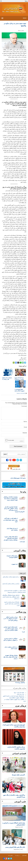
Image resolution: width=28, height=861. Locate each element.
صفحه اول (24, 855)
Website (25, 432)
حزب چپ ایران (20, 694)
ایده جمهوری (15, 564)
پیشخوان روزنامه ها (20, 682)
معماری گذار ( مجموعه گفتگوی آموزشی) (12, 556)
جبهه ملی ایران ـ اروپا (19, 692)
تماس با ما (10, 855)
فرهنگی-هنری (20, 706)
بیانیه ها (23, 492)
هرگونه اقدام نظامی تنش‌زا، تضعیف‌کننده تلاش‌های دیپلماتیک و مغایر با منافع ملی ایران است (14, 539)
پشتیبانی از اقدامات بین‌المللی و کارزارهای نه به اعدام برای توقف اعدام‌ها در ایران (11, 498)
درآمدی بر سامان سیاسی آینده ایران (10, 583)
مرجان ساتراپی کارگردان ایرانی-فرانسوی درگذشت (16, 748)
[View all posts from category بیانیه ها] (2, 492)
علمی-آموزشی (20, 802)
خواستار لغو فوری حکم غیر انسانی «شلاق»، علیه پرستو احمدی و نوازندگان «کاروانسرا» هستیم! (14, 509)
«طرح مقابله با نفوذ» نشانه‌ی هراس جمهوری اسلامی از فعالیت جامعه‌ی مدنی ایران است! (14, 629)
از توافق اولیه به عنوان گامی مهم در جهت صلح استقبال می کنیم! (10, 520)
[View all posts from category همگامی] (2, 612)
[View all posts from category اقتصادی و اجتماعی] (2, 754)
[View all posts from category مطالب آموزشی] (2, 551)
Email (25, 427)
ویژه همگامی (21, 612)
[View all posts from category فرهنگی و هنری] (2, 706)
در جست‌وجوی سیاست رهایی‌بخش (11, 576)
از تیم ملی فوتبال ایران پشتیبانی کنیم (12, 529)
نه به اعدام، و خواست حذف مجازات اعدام (11, 647)
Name (25, 421)
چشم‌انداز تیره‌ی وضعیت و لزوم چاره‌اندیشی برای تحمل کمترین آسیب (11, 603)
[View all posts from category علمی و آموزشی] (2, 802)
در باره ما (17, 855)
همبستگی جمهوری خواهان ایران (16, 697)
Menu (26, 1)
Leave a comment (21, 393)
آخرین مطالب (22, 573)
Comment (24, 406)
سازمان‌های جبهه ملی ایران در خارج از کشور (13, 696)
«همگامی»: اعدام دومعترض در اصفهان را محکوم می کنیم (11, 639)
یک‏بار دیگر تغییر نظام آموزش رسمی (15, 847)
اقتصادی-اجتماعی (19, 753)
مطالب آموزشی (20, 551)
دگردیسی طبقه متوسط (18, 775)
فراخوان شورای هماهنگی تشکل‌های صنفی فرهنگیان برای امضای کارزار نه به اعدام (11, 596)
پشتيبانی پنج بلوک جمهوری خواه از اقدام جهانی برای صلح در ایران (11, 656)
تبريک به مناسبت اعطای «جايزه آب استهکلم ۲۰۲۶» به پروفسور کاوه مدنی (11, 618)
